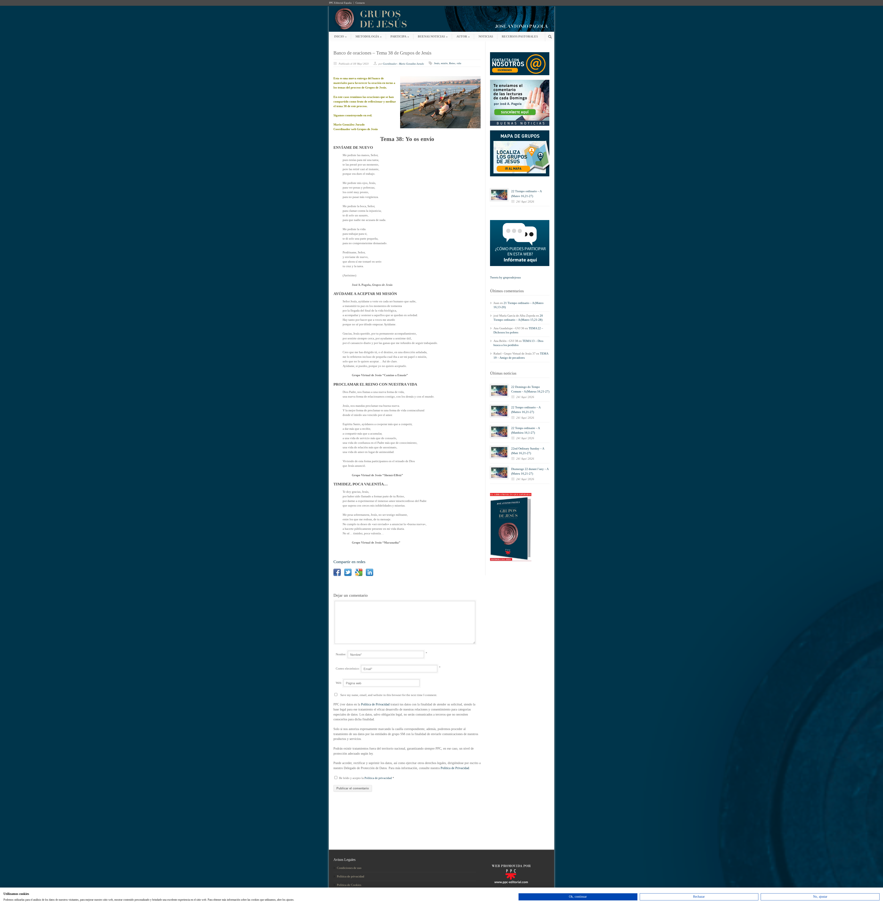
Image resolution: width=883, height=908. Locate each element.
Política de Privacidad (375, 704)
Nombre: (341, 654)
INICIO (340, 36)
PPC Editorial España (340, 3)
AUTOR (463, 36)
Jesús (436, 63)
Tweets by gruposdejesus (505, 277)
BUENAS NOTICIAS (433, 36)
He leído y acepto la (366, 778)
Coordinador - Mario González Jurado (403, 63)
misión (444, 63)
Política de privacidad (378, 778)
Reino (452, 63)
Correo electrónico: (348, 668)
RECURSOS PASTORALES (520, 36)
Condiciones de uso (349, 868)
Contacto (360, 3)
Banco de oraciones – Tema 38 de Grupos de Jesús (382, 53)
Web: (339, 683)
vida (459, 63)
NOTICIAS (486, 36)
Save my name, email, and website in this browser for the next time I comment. (388, 695)
